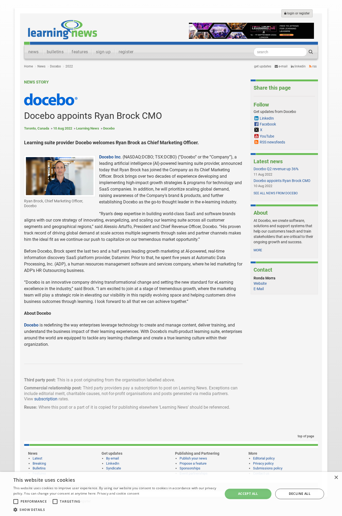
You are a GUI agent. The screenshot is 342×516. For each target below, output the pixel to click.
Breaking (39, 463)
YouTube (267, 136)
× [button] (336, 478)
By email (112, 458)
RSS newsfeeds (272, 142)
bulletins (55, 51)
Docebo (55, 66)
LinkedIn (300, 66)
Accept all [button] (248, 493)
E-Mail (259, 289)
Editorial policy (264, 458)
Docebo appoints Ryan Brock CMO (282, 181)
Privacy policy (263, 463)
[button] (115, 509)
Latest (37, 458)
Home (28, 66)
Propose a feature (193, 463)
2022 (69, 66)
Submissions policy (267, 468)
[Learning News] (62, 29)
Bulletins (39, 468)
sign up (103, 51)
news (33, 51)
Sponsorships (190, 468)
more (258, 250)
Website (260, 283)
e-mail (282, 66)
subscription (45, 398)
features (80, 51)
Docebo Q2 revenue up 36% (276, 169)
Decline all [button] (299, 493)
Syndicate (113, 468)
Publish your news (193, 458)
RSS (314, 66)
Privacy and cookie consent (118, 493)
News (41, 66)
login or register (298, 13)
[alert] (171, 494)
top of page (305, 436)
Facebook (268, 124)
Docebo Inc (110, 157)
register (126, 51)
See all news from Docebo (276, 193)
